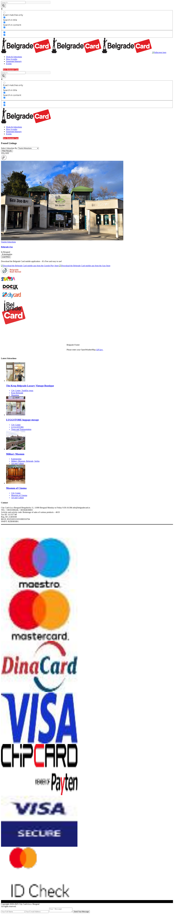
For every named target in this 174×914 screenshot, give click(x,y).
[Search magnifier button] (3, 6)
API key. (99, 350)
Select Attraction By (9, 148)
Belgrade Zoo (7, 247)
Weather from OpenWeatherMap (80, 352)
